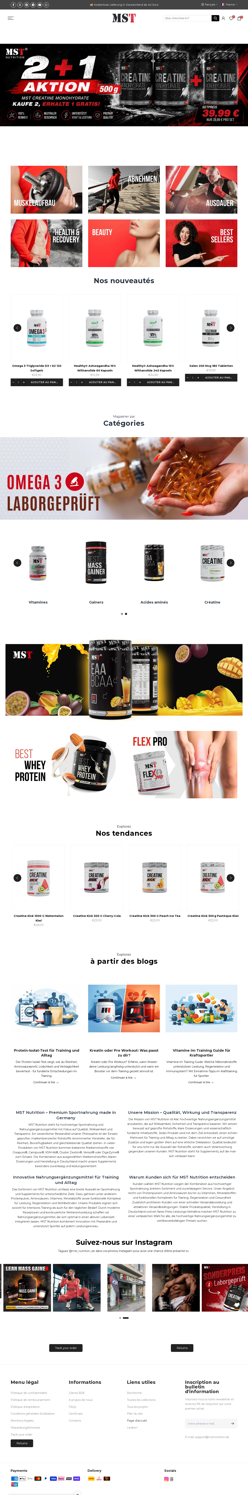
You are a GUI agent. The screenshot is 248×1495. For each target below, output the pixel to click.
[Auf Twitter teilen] (20, 5)
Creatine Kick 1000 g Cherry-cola (167, 916)
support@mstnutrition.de (212, 1437)
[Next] (230, 328)
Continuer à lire (44, 1082)
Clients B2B (76, 1393)
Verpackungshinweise (25, 1427)
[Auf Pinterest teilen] (26, 5)
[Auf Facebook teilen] (13, 5)
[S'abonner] (231, 1423)
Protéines (105, 602)
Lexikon (132, 1427)
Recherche (134, 1393)
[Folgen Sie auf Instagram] (166, 1479)
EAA (164, 602)
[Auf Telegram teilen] (33, 5)
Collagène (222, 602)
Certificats (76, 1413)
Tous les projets (137, 1407)
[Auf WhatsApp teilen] (46, 5)
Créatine (47, 602)
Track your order (66, 1348)
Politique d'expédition (25, 1407)
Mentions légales (22, 1420)
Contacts (75, 1420)
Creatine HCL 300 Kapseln (51, 916)
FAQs (72, 1407)
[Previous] (17, 328)
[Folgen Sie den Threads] (172, 1479)
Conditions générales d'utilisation (33, 1413)
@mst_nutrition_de (82, 1251)
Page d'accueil (137, 1420)
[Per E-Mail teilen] (39, 5)
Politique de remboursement (30, 1400)
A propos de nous (80, 1400)
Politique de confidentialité (29, 1393)
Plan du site (135, 1413)
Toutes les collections (141, 1400)
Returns (182, 1348)
